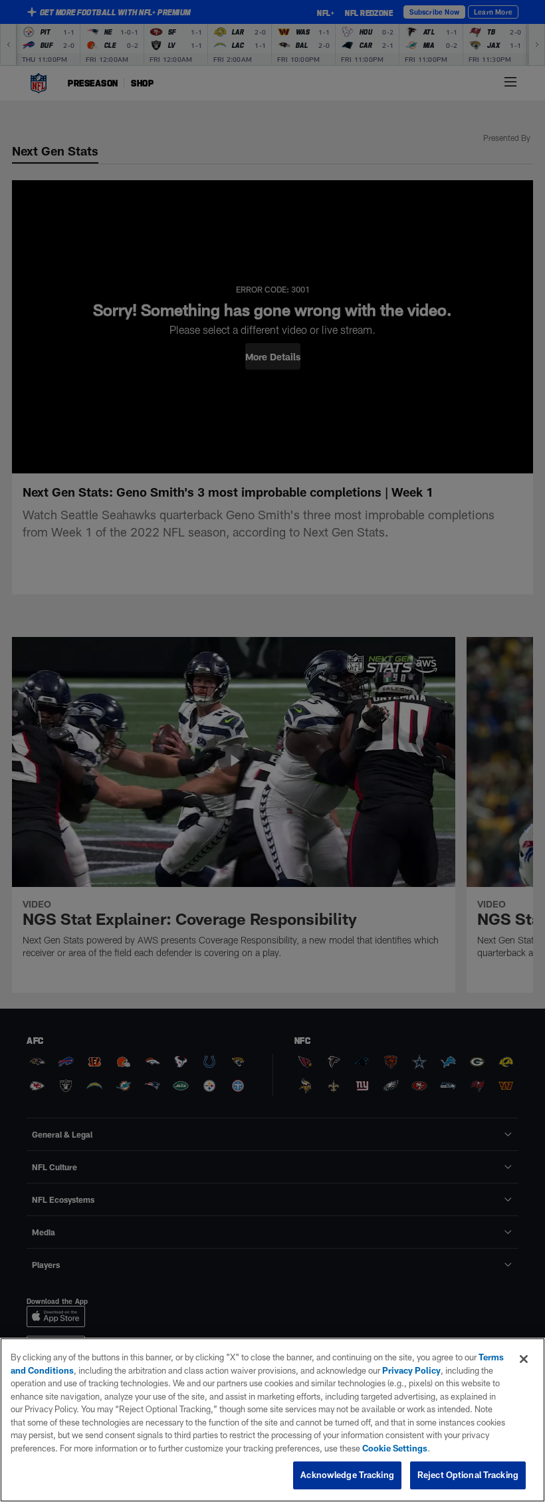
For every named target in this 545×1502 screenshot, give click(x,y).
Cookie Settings (394, 1448)
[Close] (523, 1359)
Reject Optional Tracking (467, 1474)
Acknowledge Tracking (347, 1474)
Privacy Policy (411, 1370)
